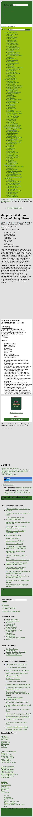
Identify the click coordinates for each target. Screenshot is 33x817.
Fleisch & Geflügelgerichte (15, 208)
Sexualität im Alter (12, 139)
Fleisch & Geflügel (13, 93)
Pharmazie (10, 66)
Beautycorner (11, 148)
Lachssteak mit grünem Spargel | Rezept (18, 684)
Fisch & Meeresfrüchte (14, 92)
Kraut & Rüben (11, 107)
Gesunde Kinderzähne (14, 181)
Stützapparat (11, 76)
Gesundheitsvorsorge (13, 47)
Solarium (10, 158)
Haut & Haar (11, 154)
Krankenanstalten (11, 631)
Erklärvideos (9, 625)
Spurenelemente (6, 785)
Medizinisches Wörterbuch (14, 655)
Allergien (10, 35)
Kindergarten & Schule (14, 190)
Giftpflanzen (11, 98)
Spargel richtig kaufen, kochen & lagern (17, 560)
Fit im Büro (10, 149)
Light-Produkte (5, 777)
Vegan (3, 791)
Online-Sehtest (10, 634)
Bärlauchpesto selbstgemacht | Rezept (17, 702)
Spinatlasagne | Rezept (13, 679)
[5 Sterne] (29, 222)
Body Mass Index (12, 43)
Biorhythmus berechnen (13, 621)
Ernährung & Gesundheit (14, 85)
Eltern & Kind (8, 22)
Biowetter (8, 622)
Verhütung (10, 145)
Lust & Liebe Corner (13, 131)
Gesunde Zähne (12, 46)
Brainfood (4, 741)
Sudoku (8, 639)
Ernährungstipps (12, 89)
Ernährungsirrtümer (6, 754)
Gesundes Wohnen (13, 49)
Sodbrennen (4, 783)
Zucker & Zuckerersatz (14, 125)
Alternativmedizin (12, 37)
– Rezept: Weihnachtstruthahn (10, 468)
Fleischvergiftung (6, 760)
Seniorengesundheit (13, 73)
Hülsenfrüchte (11, 101)
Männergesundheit (13, 63)
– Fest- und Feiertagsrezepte (9, 474)
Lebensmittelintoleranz (7, 773)
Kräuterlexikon (11, 108)
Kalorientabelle (10, 650)
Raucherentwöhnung (13, 69)
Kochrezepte (11, 105)
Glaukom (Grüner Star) (12, 538)
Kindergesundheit (12, 60)
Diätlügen (4, 745)
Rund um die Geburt (13, 184)
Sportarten (10, 160)
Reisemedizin (11, 70)
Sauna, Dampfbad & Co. (14, 171)
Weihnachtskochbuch (16, 413)
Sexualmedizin (11, 136)
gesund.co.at (4, 199)
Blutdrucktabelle (12, 41)
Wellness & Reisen (10, 20)
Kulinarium (10, 110)
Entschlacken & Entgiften (8, 751)
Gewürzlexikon (11, 96)
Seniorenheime (10, 636)
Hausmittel (10, 51)
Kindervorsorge (12, 195)
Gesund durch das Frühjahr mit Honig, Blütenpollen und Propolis (17, 576)
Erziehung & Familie (13, 183)
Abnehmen (4, 736)
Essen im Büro (5, 759)
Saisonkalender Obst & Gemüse (15, 637)
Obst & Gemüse (12, 114)
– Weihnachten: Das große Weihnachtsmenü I (14, 471)
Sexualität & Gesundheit (14, 137)
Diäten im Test (5, 744)
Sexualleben (11, 134)
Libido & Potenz (12, 130)
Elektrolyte (4, 747)
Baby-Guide (11, 180)
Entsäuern (4, 753)
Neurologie (10, 64)
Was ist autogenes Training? (14, 544)
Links (5, 806)
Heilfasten (4, 768)
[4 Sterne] (22, 222)
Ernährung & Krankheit (14, 87)
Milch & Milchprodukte (14, 111)
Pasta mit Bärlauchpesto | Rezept (16, 667)
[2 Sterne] (9, 222)
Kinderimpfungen (12, 189)
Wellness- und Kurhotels (14, 177)
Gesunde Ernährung (10, 13)
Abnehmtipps (11, 81)
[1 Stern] (3, 222)
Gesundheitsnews (11, 627)
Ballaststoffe (4, 739)
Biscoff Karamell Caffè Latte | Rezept (17, 673)
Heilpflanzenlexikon (13, 54)
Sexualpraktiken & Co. (14, 142)
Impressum (7, 797)
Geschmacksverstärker (7, 766)
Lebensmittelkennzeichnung (9, 774)
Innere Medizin (11, 58)
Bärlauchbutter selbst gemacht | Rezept (17, 716)
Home (6, 10)
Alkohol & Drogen (12, 34)
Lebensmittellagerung (7, 776)
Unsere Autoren (8, 798)
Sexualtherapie (12, 143)
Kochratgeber (11, 104)
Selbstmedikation (12, 72)
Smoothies (4, 782)
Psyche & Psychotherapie (15, 67)
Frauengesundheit (12, 44)
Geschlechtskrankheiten (14, 128)
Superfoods (10, 122)
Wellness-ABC (11, 175)
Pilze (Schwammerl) (13, 116)
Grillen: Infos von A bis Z (14, 99)
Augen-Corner (11, 38)
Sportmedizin (11, 75)
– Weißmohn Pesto (6, 473)
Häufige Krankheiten (13, 52)
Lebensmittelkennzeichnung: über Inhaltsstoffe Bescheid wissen (16, 567)
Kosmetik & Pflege (13, 155)
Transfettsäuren (5, 788)
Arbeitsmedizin (11, 40)
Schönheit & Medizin (13, 157)
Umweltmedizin (12, 78)
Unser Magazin (8, 16)
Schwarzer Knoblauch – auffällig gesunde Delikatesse (15, 531)
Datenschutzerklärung (10, 803)
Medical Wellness (12, 169)
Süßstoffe (3, 786)
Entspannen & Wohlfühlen (15, 166)
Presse (6, 800)
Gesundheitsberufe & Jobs (14, 630)
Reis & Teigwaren (12, 117)
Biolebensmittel (5, 742)
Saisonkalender (12, 119)
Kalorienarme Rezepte (7, 769)
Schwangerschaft (12, 196)
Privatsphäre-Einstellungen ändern (14, 804)
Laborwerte (10, 61)
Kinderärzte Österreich (14, 186)
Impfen (9, 57)
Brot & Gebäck (11, 84)
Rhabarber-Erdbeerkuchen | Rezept (16, 729)
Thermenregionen (12, 172)
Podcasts (7, 23)
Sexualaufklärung (12, 133)
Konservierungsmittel (7, 771)
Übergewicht (4, 789)
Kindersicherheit (12, 193)
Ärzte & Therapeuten (12, 619)
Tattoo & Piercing (12, 163)
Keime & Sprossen (13, 102)
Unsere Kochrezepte (10, 14)
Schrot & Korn (11, 120)
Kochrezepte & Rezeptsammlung (16, 652)
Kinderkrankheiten (12, 192)
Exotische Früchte (12, 90)
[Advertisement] (16, 301)
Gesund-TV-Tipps (11, 628)
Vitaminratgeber (5, 792)
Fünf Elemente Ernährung (8, 762)
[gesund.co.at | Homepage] (5, 2)
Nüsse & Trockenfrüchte (14, 113)
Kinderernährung (12, 187)
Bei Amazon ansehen (16, 419)
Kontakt (6, 795)
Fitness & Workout (12, 152)
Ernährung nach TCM (7, 757)
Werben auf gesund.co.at (11, 801)
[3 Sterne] (16, 222)
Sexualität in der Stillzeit (14, 140)
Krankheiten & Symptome (13, 653)
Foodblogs (10, 95)
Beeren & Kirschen (13, 82)
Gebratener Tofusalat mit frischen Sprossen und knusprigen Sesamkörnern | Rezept (18, 693)
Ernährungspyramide (7, 756)
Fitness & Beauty (9, 19)
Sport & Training (12, 162)
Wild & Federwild (12, 123)
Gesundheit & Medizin (10, 11)
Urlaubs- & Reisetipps (14, 174)
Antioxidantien (5, 738)
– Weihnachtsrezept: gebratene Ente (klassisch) (15, 470)
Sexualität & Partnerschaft (12, 17)
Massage (10, 168)
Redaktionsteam (7, 328)
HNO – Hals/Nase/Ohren (14, 55)
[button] (7, 478)
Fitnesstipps (11, 151)
